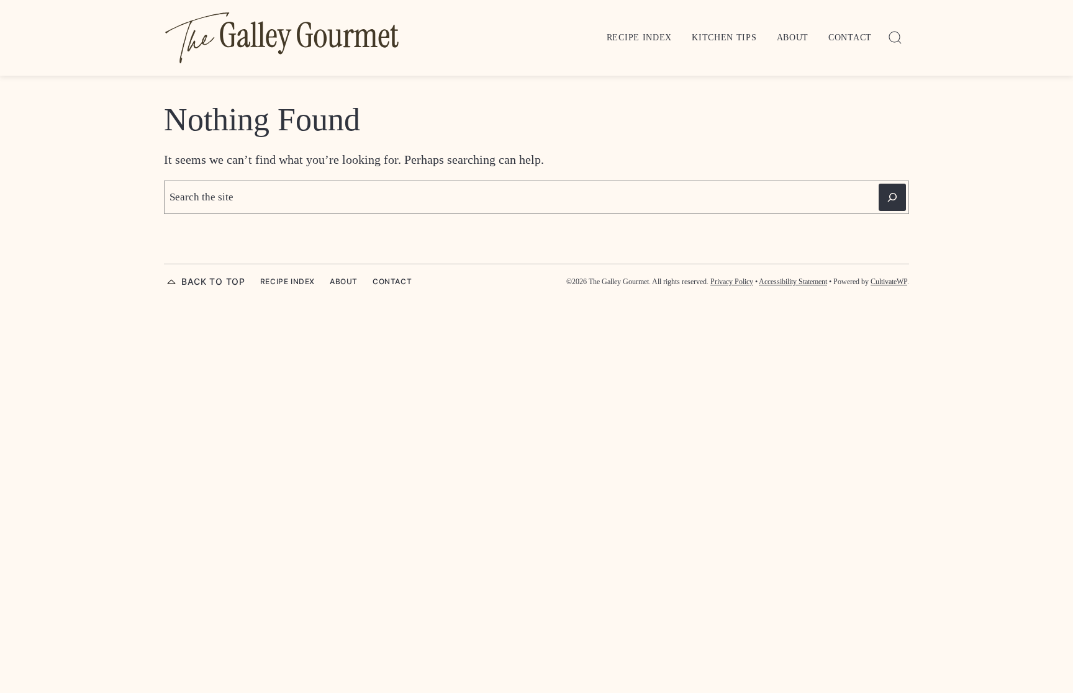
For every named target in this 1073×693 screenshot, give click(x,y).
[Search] (895, 37)
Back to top (213, 281)
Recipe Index (639, 37)
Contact (850, 37)
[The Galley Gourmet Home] (282, 37)
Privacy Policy (731, 281)
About (793, 37)
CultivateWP (889, 281)
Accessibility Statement (793, 281)
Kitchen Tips (724, 37)
